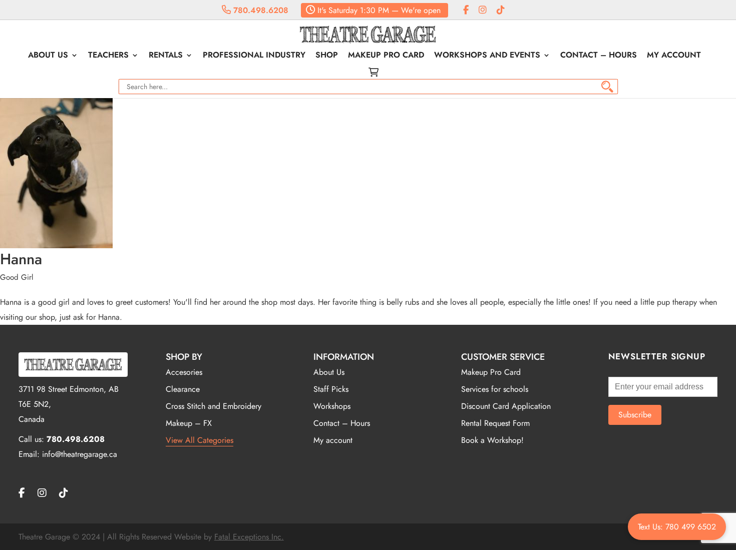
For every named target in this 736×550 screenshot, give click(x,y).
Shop (326, 56)
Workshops (331, 406)
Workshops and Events (487, 56)
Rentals (166, 56)
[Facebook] (466, 10)
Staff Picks (330, 389)
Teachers (108, 56)
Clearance (183, 389)
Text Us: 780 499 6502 (677, 526)
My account (674, 56)
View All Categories (199, 440)
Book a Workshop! (492, 440)
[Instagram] (483, 10)
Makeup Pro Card (386, 56)
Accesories (184, 372)
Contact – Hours (598, 56)
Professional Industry (254, 56)
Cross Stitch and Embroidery (213, 406)
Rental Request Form (495, 423)
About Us (48, 56)
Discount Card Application (506, 406)
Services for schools (494, 389)
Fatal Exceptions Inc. (249, 536)
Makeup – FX (189, 423)
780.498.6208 (259, 10)
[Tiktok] (501, 10)
